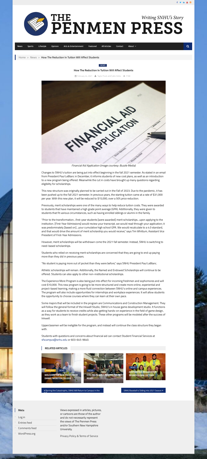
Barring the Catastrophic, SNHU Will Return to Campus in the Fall (72, 391)
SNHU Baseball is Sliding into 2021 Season (143, 390)
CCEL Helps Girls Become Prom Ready (103, 376)
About (131, 46)
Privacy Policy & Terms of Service (79, 436)
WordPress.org (26, 433)
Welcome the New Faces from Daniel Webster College (61, 376)
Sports (30, 46)
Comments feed (27, 428)
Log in (21, 417)
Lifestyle (42, 46)
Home (22, 57)
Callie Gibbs (116, 75)
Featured (92, 46)
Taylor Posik (102, 75)
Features (50, 370)
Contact (119, 46)
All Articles (106, 46)
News (19, 46)
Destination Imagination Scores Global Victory (142, 373)
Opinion (55, 46)
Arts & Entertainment (73, 46)
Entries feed (25, 423)
